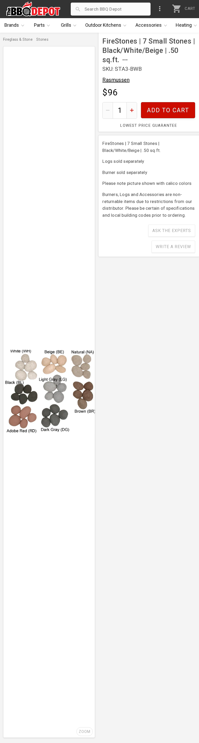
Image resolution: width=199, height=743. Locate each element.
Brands (11, 25)
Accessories (149, 25)
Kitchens (103, 25)
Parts (39, 25)
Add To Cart (168, 110)
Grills (66, 25)
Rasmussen (116, 80)
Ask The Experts (171, 230)
